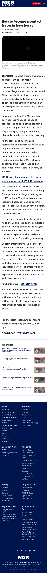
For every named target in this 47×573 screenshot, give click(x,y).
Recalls (4, 490)
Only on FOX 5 (28, 484)
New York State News (9, 417)
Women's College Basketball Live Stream (30, 533)
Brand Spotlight (27, 498)
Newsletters (6, 439)
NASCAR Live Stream (29, 522)
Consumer (5, 488)
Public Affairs (26, 466)
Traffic (24, 417)
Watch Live (36, 3)
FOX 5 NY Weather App (30, 423)
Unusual (4, 431)
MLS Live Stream (28, 539)
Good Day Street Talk (9, 453)
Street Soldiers (27, 488)
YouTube (25, 550)
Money (5, 484)
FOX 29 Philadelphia (8, 30)
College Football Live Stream (29, 516)
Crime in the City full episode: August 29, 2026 (17, 378)
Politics (4, 423)
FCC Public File (27, 474)
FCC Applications (28, 476)
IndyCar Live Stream (29, 525)
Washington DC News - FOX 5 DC (10, 520)
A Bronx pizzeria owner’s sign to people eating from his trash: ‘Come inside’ (15, 369)
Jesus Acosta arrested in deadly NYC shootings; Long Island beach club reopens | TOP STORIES (17, 350)
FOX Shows (26, 458)
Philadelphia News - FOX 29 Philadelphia (9, 515)
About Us (26, 447)
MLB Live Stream (28, 519)
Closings (25, 412)
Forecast (25, 410)
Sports (4, 436)
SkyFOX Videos (27, 496)
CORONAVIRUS (29, 283)
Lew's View (26, 490)
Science (4, 433)
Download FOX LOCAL (30, 460)
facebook (13, 550)
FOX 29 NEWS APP (26, 333)
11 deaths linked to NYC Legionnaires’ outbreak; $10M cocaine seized (15, 359)
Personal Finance (8, 498)
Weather (26, 406)
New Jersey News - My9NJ (8, 511)
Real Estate (6, 501)
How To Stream (27, 450)
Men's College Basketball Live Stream (30, 528)
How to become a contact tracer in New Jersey (19, 63)
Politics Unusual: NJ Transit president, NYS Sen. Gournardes (16, 388)
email (34, 550)
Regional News (9, 506)
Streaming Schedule (9, 412)
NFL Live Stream (28, 512)
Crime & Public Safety (9, 425)
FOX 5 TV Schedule (28, 455)
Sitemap (5, 441)
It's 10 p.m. (25, 479)
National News (7, 420)
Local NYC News (8, 415)
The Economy (7, 496)
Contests (25, 471)
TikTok (21, 550)
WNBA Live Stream (28, 537)
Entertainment (7, 428)
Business (5, 493)
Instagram (17, 550)
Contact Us (26, 468)
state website (13, 213)
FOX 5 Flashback (27, 493)
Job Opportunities (28, 463)
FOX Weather (26, 425)
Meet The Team (27, 453)
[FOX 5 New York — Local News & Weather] (8, 3)
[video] (39, 351)
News (17, 30)
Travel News (26, 420)
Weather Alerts (27, 415)
